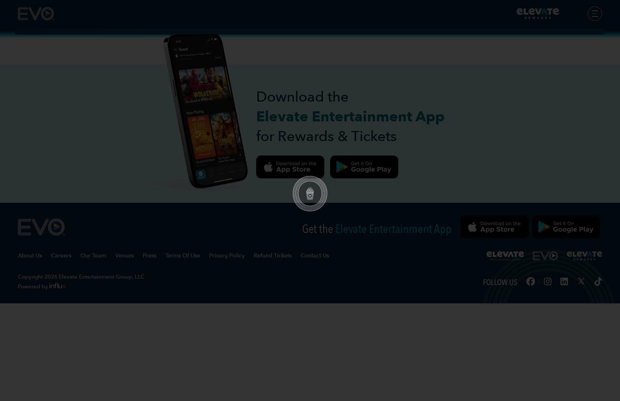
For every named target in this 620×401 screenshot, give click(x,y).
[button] (310, 201)
